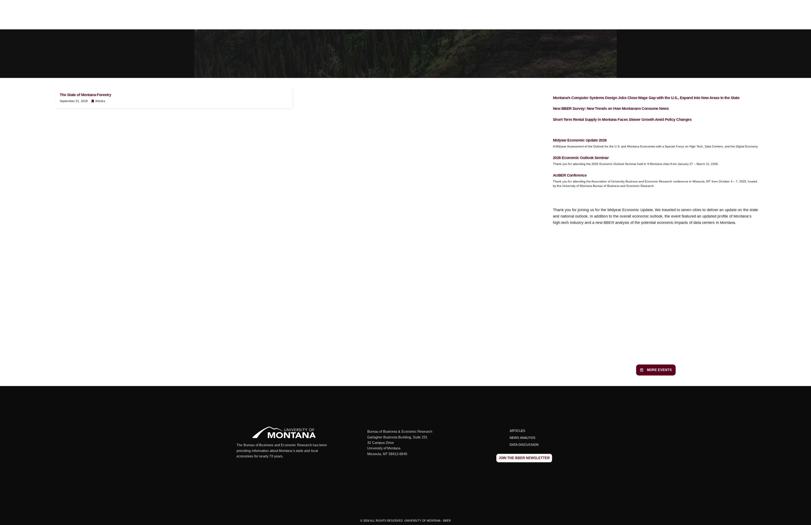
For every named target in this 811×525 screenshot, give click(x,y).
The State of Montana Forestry (85, 95)
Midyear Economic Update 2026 (580, 140)
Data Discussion (524, 444)
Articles (100, 101)
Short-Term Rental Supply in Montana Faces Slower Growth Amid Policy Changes (622, 119)
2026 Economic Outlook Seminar (581, 158)
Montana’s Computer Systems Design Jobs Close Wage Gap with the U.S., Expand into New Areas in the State (646, 98)
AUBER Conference (569, 175)
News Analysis (522, 437)
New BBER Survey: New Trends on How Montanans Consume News (611, 108)
